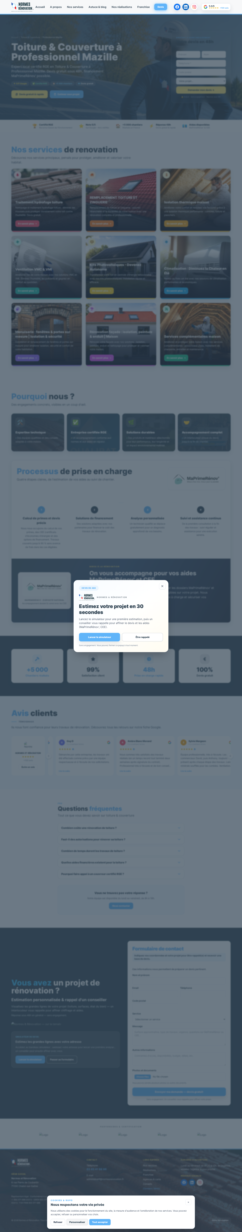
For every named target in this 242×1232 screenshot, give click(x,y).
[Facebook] (177, 7)
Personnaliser (77, 1222)
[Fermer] (162, 586)
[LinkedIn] (185, 7)
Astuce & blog (97, 7)
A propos (56, 7)
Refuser (58, 1222)
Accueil (40, 7)
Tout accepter (100, 1222)
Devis (161, 6)
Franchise (143, 7)
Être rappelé (142, 637)
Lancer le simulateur (99, 637)
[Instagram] (194, 7)
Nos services (75, 7)
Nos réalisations (122, 7)
